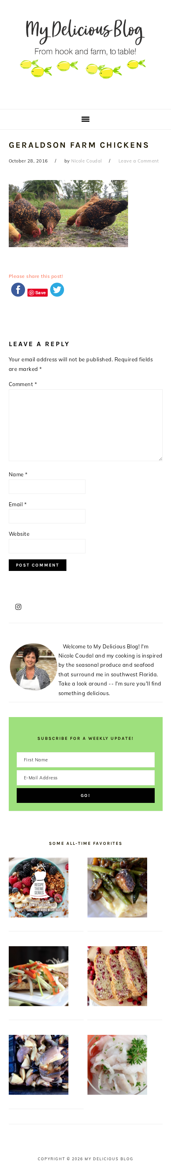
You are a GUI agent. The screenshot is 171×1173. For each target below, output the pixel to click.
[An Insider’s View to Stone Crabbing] (38, 1093)
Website (19, 534)
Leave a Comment (139, 161)
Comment (23, 384)
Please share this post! (36, 276)
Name (18, 474)
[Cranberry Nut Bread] (117, 1004)
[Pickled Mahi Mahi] (117, 1093)
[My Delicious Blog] (85, 96)
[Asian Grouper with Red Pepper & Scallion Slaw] (38, 1004)
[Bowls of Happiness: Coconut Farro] (38, 915)
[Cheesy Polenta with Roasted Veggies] (117, 915)
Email (18, 504)
